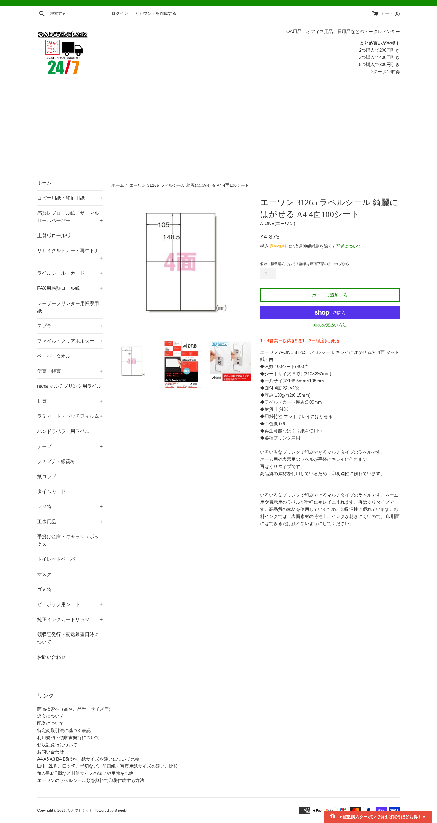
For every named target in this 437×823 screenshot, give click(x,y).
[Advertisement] (218, 130)
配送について (348, 246)
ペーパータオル (53, 356)
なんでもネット (79, 810)
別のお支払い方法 (330, 325)
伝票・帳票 (70, 371)
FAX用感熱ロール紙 (70, 288)
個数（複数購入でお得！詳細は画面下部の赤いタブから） (306, 264)
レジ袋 (70, 506)
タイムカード (51, 491)
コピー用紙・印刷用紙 (70, 197)
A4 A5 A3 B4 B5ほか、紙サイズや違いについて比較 (88, 758)
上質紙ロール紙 (53, 235)
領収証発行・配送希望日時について (68, 638)
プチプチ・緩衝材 (56, 461)
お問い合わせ (51, 657)
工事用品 (70, 521)
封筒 (70, 401)
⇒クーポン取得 (384, 71)
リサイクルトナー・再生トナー (70, 254)
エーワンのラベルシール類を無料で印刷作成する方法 (90, 780)
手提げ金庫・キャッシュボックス (68, 540)
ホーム (44, 182)
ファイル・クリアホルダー (70, 340)
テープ (70, 446)
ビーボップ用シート (70, 604)
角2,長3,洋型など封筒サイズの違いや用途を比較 (85, 773)
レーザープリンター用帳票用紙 (68, 307)
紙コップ (46, 476)
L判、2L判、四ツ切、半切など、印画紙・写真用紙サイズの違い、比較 (107, 766)
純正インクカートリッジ (70, 619)
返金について (50, 716)
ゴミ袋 (44, 589)
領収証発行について (57, 744)
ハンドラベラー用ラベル (63, 431)
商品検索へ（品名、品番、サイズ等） (75, 709)
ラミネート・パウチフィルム (70, 416)
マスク (44, 574)
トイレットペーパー (58, 559)
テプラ (70, 326)
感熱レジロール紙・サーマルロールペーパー (70, 217)
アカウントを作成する (155, 13)
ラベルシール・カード (70, 273)
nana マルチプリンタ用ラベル (69, 386)
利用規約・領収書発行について (68, 737)
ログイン (119, 13)
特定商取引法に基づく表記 (64, 730)
